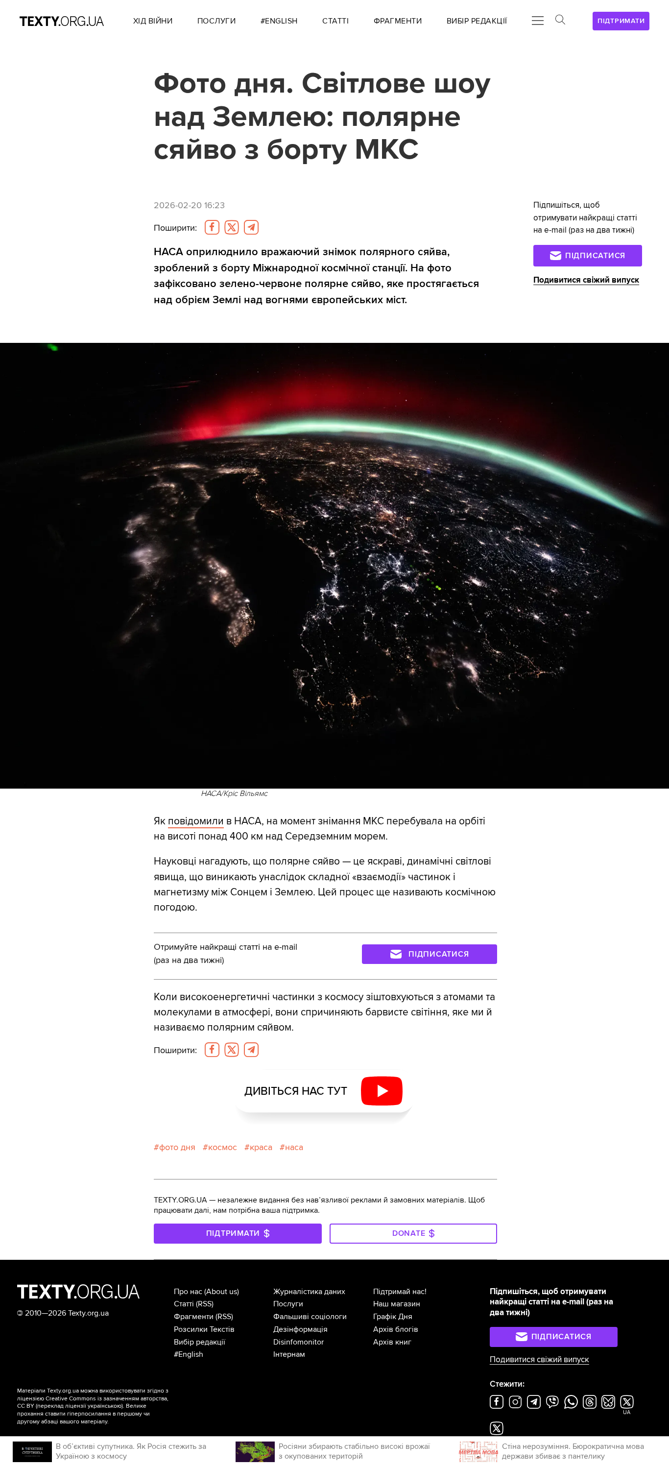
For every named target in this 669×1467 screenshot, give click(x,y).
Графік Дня (392, 1317)
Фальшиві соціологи (310, 1317)
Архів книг (392, 1342)
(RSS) (205, 1304)
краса (261, 1147)
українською (104, 1406)
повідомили (196, 821)
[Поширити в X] (231, 227)
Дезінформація (300, 1329)
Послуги (288, 1304)
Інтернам (289, 1354)
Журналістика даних (309, 1292)
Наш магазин (396, 1304)
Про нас (188, 1292)
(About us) (221, 1292)
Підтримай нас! (400, 1292)
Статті (184, 1304)
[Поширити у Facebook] (212, 227)
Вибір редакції (199, 1342)
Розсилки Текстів (204, 1329)
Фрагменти (194, 1317)
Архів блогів (395, 1329)
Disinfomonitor (298, 1342)
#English (188, 1354)
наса (294, 1147)
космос (222, 1147)
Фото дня (177, 1147)
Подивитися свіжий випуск (586, 280)
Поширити (175, 228)
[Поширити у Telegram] (251, 227)
